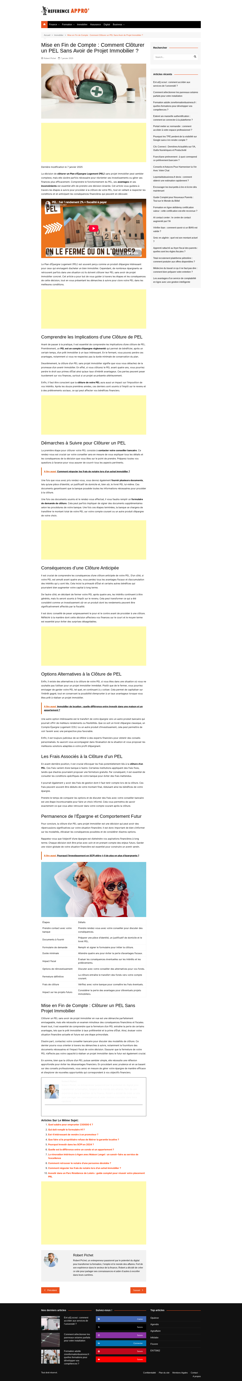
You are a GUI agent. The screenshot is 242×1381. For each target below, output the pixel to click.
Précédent (52, 1290)
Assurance (95, 24)
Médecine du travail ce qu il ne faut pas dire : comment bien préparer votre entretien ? (175, 270)
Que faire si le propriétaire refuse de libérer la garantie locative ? (83, 1139)
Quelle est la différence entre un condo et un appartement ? (81, 1149)
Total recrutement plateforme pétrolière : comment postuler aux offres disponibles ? (174, 260)
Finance (53, 24)
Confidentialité (149, 1373)
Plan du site (164, 1373)
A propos (197, 1376)
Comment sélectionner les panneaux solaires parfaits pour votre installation (175, 94)
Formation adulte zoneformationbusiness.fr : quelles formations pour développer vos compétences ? (175, 106)
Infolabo (154, 1337)
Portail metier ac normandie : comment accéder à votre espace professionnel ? (172, 128)
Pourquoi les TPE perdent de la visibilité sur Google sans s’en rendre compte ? (175, 138)
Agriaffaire (155, 1331)
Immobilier (82, 24)
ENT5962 (155, 1350)
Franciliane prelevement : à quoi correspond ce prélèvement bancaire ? (175, 159)
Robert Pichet (50, 58)
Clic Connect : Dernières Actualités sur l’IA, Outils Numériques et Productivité (174, 148)
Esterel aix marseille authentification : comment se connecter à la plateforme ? (173, 118)
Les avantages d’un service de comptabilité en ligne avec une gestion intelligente (174, 280)
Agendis (154, 1324)
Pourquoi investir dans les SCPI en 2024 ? (71, 1144)
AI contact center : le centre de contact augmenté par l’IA (172, 219)
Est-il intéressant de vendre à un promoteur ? (73, 1134)
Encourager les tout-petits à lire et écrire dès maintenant (175, 189)
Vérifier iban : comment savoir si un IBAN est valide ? (175, 229)
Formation (67, 24)
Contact (194, 1373)
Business (117, 24)
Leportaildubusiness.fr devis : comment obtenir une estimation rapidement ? (172, 179)
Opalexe (154, 1318)
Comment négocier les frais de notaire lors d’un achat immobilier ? (84, 1168)
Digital (107, 24)
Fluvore (154, 1344)
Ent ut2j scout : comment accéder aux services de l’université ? (171, 84)
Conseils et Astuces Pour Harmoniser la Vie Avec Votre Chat (175, 169)
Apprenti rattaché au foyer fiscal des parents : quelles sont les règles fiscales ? (175, 250)
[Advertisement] (93, 142)
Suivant (136, 1290)
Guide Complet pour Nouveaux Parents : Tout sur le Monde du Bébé (173, 199)
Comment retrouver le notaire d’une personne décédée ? (79, 1163)
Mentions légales (180, 1373)
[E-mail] (46, 1110)
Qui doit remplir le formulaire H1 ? (66, 1129)
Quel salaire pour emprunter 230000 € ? (70, 1124)
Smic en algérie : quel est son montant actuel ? (175, 240)
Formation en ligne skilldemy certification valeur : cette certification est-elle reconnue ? (175, 209)
